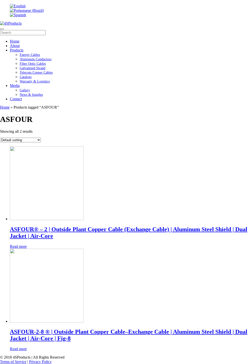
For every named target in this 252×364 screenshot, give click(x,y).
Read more (18, 246)
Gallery (25, 90)
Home (14, 41)
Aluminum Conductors (35, 59)
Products (16, 50)
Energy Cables (30, 55)
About (15, 46)
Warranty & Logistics (35, 81)
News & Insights (31, 95)
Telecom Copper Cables (36, 72)
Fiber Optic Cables (33, 64)
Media (15, 85)
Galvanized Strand (32, 68)
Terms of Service (13, 362)
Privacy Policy (40, 362)
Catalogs (26, 77)
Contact (16, 99)
